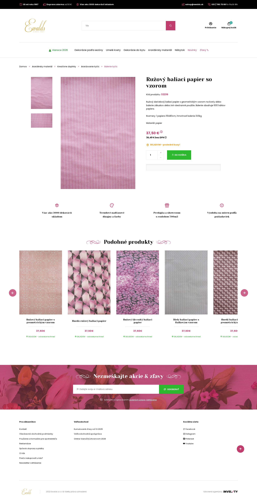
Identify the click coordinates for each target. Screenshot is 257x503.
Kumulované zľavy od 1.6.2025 (88, 429)
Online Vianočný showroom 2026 (90, 438)
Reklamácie (25, 443)
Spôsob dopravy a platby (31, 448)
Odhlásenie (151, 400)
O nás (22, 453)
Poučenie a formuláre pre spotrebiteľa (38, 438)
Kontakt (23, 429)
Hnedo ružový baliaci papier (89, 321)
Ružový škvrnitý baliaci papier (137, 321)
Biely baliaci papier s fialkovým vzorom (186, 321)
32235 (164, 94)
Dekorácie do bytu (134, 50)
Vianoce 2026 (60, 50)
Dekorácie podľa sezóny (89, 50)
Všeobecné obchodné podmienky (36, 433)
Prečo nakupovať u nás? (31, 458)
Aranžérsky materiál (160, 50)
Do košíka (180, 155)
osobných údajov (137, 400)
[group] (43, 296)
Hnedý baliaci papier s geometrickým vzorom (235, 321)
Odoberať (173, 389)
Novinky (192, 50)
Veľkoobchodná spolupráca (88, 433)
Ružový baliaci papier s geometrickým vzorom (40, 321)
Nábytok (180, 50)
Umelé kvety (113, 50)
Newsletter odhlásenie (30, 462)
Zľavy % (204, 50)
